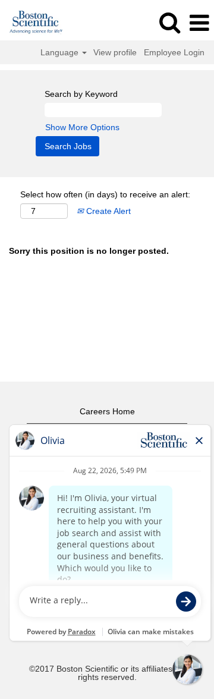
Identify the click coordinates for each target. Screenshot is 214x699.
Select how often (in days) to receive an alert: (105, 194)
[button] (199, 23)
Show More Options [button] (82, 127)
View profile (115, 52)
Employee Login (174, 52)
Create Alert (107, 211)
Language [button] (60, 52)
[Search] (169, 22)
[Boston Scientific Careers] (32, 22)
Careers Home (107, 411)
